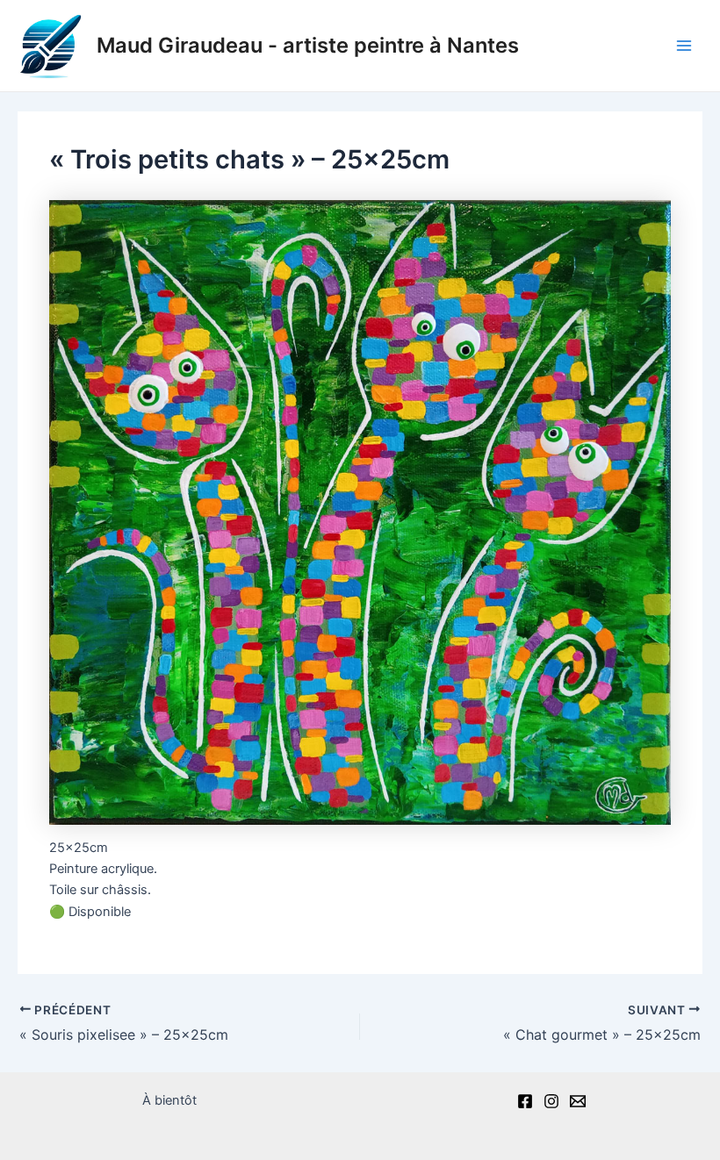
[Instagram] (551, 1101)
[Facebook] (525, 1101)
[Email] (578, 1101)
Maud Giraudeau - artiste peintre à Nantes (308, 45)
